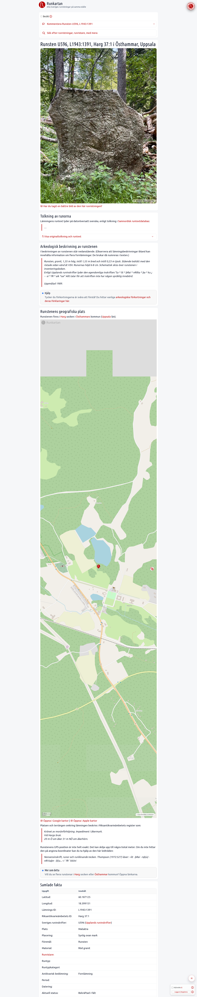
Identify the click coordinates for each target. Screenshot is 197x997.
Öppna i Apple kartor (85, 820)
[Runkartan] (42, 4)
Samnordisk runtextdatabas (133, 221)
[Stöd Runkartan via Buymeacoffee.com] (191, 6)
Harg (63, 316)
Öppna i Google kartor (55, 820)
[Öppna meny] (191, 978)
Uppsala (106, 316)
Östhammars (83, 316)
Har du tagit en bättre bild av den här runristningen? (72, 206)
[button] (98, 566)
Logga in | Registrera (181, 992)
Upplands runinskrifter (98, 922)
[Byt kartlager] (152, 568)
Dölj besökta (178, 987)
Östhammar (101, 874)
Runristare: (48, 954)
